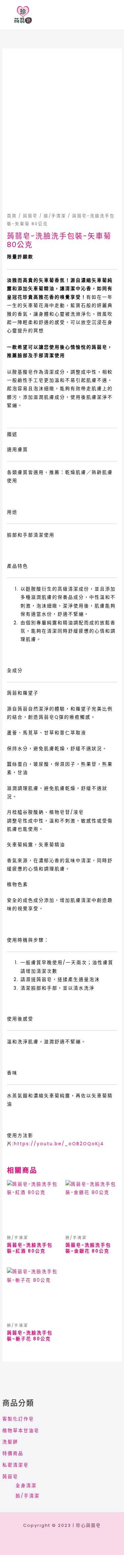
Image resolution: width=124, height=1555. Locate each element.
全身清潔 (26, 1485)
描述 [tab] (12, 434)
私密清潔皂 (15, 1465)
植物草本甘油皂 (20, 1430)
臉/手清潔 (28, 1496)
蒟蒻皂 (10, 1477)
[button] (113, 15)
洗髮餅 (10, 1442)
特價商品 (12, 1453)
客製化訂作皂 (18, 1419)
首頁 (12, 216)
